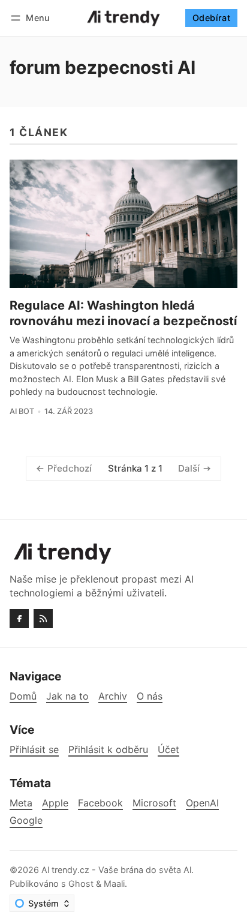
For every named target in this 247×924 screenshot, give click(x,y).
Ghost (81, 883)
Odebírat (211, 18)
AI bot (22, 411)
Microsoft (154, 803)
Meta (21, 803)
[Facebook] (19, 618)
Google (26, 820)
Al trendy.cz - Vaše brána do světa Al (116, 870)
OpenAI (202, 803)
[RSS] (43, 618)
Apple (55, 803)
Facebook (100, 803)
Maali (114, 883)
